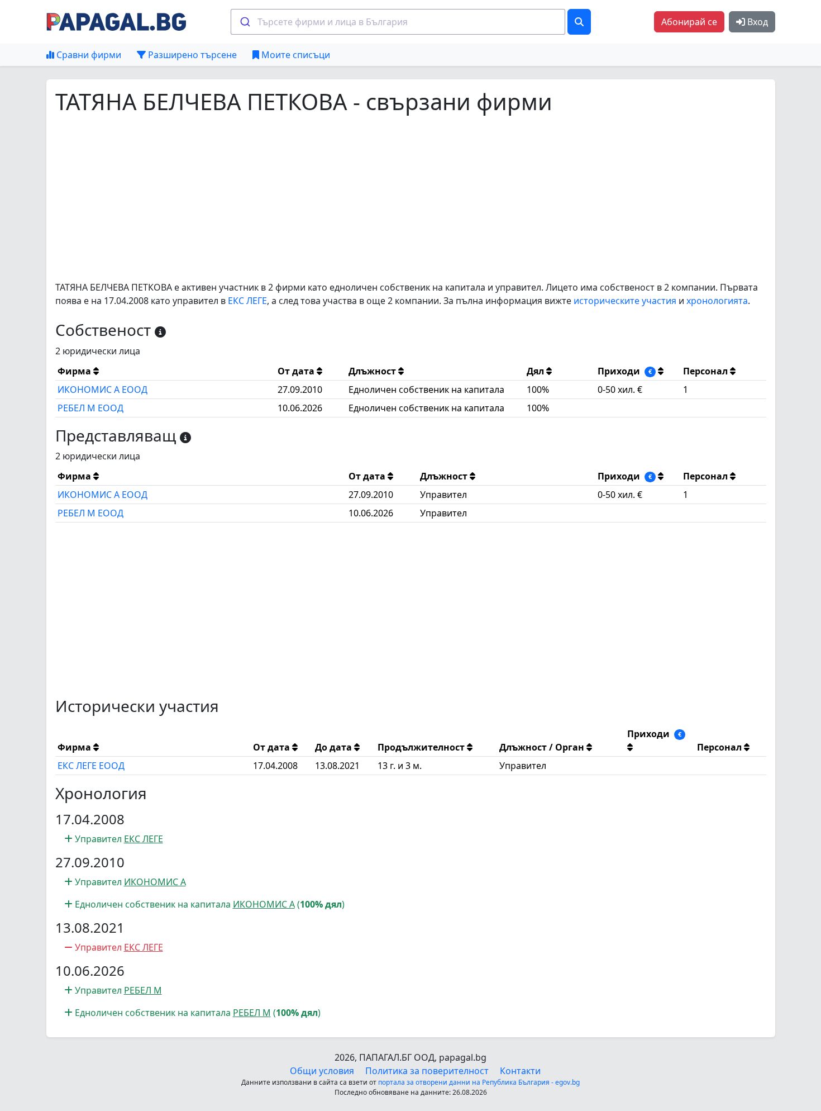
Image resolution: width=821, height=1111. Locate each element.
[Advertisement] (390, 198)
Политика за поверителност (427, 1071)
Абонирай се (689, 22)
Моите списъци (294, 55)
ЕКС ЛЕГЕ (247, 301)
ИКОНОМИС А (155, 882)
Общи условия (322, 1071)
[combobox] (398, 22)
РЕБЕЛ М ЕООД (90, 408)
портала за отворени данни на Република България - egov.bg (479, 1082)
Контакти (520, 1071)
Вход (756, 22)
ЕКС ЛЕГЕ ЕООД (91, 765)
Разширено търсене (191, 55)
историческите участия (625, 301)
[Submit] (244, 22)
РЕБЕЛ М (143, 990)
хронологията (717, 301)
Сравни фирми (87, 55)
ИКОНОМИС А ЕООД (102, 389)
